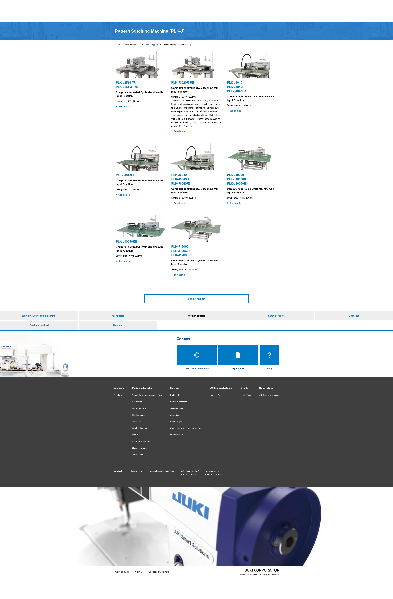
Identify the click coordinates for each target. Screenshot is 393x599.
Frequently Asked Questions (161, 470)
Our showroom (176, 434)
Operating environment (159, 571)
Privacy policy (120, 571)
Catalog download (39, 325)
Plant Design (176, 421)
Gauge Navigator (139, 447)
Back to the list (196, 298)
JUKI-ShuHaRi (176, 408)
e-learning (174, 414)
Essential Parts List (141, 441)
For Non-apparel (152, 44)
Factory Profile (216, 395)
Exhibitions (246, 395)
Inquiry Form (136, 470)
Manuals (117, 325)
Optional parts (138, 454)
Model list (354, 315)
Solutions (118, 395)
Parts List (174, 395)
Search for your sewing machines (39, 315)
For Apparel (118, 315)
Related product (275, 315)
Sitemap (139, 571)
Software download (178, 401)
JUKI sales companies (269, 395)
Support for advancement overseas (185, 428)
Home (117, 44)
